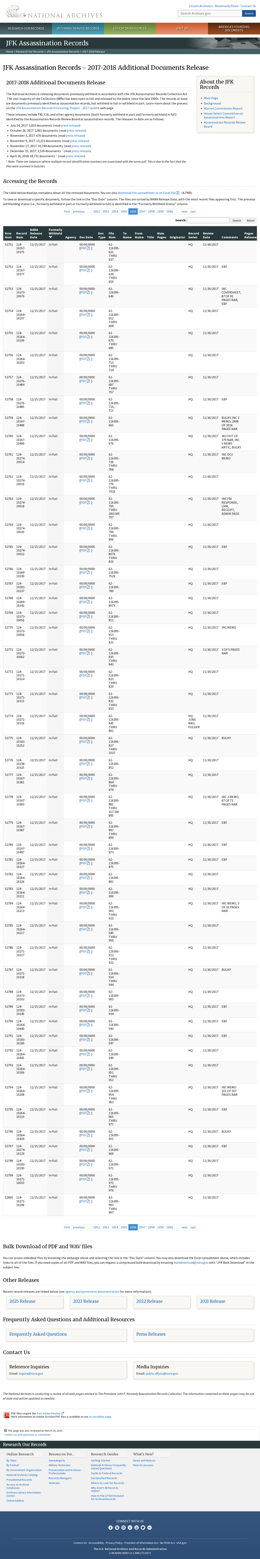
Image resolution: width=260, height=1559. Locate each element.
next (184, 211)
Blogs (143, 1527)
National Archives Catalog (22, 1475)
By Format (12, 1465)
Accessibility (96, 1543)
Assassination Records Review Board (224, 124)
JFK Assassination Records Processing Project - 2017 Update (58, 108)
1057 (142, 211)
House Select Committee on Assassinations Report (223, 115)
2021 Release (212, 1301)
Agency (70, 237)
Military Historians (59, 1465)
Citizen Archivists (201, 6)
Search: (180, 220)
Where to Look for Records (107, 1483)
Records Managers (60, 1478)
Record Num (21, 235)
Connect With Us (130, 1521)
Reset (250, 220)
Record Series (193, 235)
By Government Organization (24, 1470)
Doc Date (86, 237)
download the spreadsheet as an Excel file (147, 193)
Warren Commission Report (223, 108)
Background (212, 103)
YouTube (136, 1527)
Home (9, 51)
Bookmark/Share (227, 6)
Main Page (211, 98)
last (193, 211)
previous (79, 211)
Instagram (123, 1527)
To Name (127, 235)
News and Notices (144, 1460)
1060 (169, 211)
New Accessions (143, 1465)
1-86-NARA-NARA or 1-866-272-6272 (130, 1553)
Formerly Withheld (55, 231)
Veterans (54, 1483)
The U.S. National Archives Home (54, 11)
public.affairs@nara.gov (162, 1373)
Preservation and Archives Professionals (65, 1471)
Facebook (110, 1527)
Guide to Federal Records (106, 1473)
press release (70, 125)
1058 (151, 211)
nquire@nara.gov (31, 1373)
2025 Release (22, 1301)
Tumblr (130, 1527)
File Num (112, 235)
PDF (83, 248)
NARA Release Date (36, 233)
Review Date (208, 235)
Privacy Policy (114, 1543)
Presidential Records (19, 1480)
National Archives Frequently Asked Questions (108, 1466)
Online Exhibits (15, 1500)
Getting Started (100, 1460)
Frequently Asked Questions (38, 1334)
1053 (105, 211)
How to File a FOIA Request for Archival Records (107, 1497)
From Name (139, 235)
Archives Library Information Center (23, 1494)
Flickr (149, 1527)
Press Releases (151, 1334)
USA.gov (182, 1543)
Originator (177, 237)
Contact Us (248, 6)
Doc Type (101, 235)
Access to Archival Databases (17, 1486)
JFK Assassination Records (63, 51)
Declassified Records (104, 1478)
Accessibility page (100, 1416)
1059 (160, 211)
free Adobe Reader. (49, 1413)
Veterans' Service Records (78, 28)
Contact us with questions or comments (27, 1434)
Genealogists (57, 1460)
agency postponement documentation (92, 1291)
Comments (230, 237)
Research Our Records (26, 28)
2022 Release (149, 1301)
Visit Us (182, 28)
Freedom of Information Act (141, 1543)
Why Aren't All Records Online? (104, 1489)
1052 (96, 211)
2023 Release (86, 1301)
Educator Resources (130, 28)
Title (150, 237)
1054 (115, 211)
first (67, 211)
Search (249, 13)
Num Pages (161, 235)
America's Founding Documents (234, 28)
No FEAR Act (167, 1543)
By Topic (11, 1460)
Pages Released (251, 235)
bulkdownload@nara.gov (191, 1262)
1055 (124, 211)
